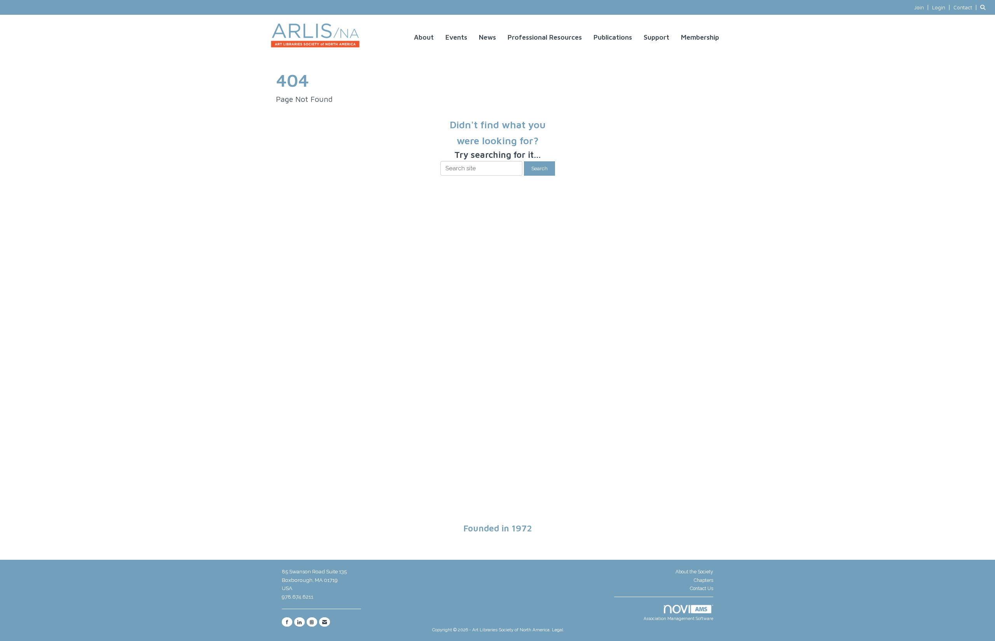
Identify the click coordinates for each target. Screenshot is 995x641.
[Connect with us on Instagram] (312, 622)
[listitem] (922, 7)
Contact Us (701, 588)
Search (539, 168)
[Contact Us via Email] (324, 622)
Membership (700, 37)
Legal (557, 629)
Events (456, 37)
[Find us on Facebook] (287, 622)
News (487, 37)
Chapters (703, 580)
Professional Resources (545, 37)
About (424, 37)
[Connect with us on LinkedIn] (299, 622)
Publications (613, 37)
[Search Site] (984, 7)
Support (656, 37)
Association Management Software (678, 618)
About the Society (694, 572)
